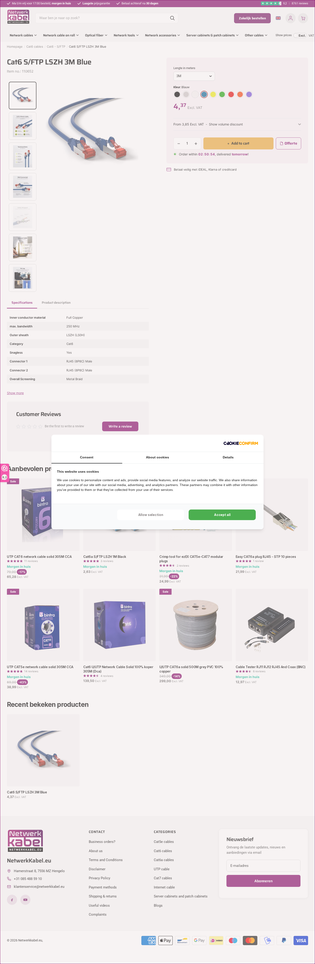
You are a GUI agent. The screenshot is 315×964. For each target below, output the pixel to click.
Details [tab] (228, 457)
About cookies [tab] (157, 457)
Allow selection (150, 515)
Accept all (222, 515)
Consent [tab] (86, 457)
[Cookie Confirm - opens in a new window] (240, 443)
